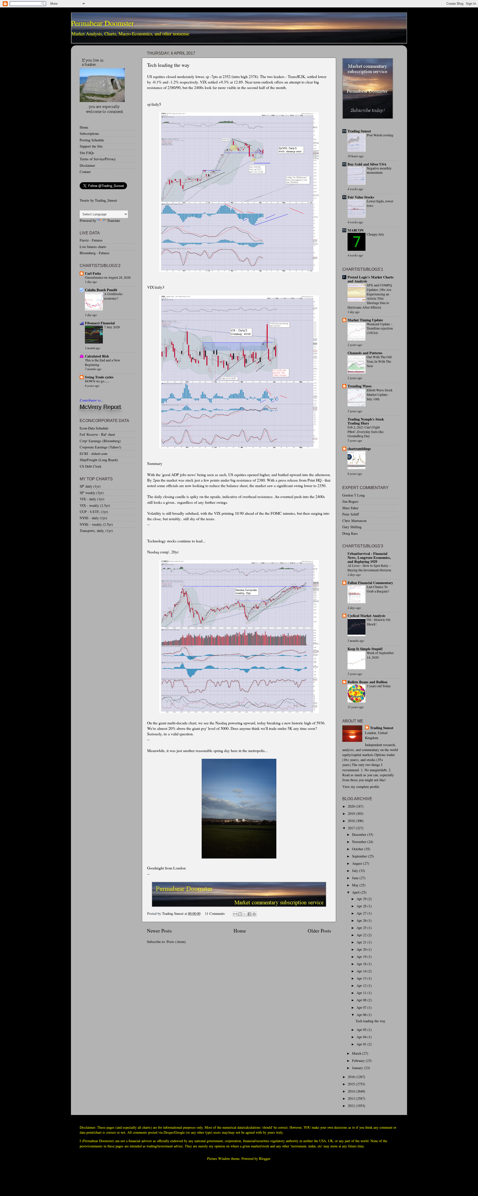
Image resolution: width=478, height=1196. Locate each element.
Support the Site (91, 146)
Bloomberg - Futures (95, 253)
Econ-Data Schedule (94, 428)
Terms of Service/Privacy (98, 159)
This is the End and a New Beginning (102, 362)
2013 (352, 1098)
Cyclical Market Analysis (366, 615)
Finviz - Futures (91, 240)
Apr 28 (362, 906)
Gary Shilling (351, 526)
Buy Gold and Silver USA (367, 164)
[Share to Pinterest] (254, 914)
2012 (352, 1105)
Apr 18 (362, 963)
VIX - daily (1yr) (92, 499)
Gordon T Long (353, 495)
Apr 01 (362, 1044)
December (359, 834)
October (358, 849)
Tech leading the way (168, 65)
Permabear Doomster (102, 23)
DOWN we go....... (97, 381)
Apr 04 (362, 1036)
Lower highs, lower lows (380, 203)
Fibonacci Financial (100, 323)
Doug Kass (350, 533)
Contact (85, 171)
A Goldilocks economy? (113, 296)
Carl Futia (93, 273)
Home (240, 930)
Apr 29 (362, 898)
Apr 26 (362, 920)
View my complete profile (360, 786)
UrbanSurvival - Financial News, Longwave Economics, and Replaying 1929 (369, 557)
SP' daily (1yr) (90, 486)
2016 (352, 1076)
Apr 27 (362, 913)
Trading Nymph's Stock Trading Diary (366, 421)
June (355, 877)
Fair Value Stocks (361, 197)
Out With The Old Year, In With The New (379, 361)
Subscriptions (89, 133)
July (355, 870)
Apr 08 (362, 1000)
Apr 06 (362, 1014)
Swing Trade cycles (99, 377)
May (355, 885)
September (360, 856)
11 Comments (215, 913)
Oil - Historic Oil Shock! (378, 621)
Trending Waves (360, 386)
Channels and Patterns (365, 352)
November (359, 841)
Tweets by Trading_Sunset (98, 200)
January (358, 1067)
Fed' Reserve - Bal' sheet (97, 434)
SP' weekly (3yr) (92, 492)
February (359, 1060)
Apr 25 (362, 927)
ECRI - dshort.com (93, 453)
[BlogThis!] (240, 914)
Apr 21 (362, 942)
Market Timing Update (365, 320)
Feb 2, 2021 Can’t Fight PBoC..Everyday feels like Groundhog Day (366, 431)
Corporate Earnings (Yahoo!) (100, 447)
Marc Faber (350, 508)
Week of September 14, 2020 (380, 655)
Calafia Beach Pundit (101, 289)
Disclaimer (87, 165)
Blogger (264, 1158)
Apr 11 (362, 992)
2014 (352, 1091)
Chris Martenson (354, 520)
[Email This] (235, 914)
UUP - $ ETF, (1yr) (94, 511)
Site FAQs (87, 152)
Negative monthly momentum (379, 170)
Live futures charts (93, 246)
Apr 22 (362, 935)
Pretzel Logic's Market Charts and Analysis (371, 279)
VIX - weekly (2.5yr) (95, 505)
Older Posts (319, 930)
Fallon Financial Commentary (370, 582)
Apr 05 (362, 1029)
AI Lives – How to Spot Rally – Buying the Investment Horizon (369, 567)
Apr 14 (362, 971)
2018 (352, 820)
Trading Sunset (359, 131)
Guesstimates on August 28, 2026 (108, 277)
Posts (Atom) (176, 941)
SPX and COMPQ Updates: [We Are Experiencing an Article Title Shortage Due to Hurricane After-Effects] (370, 296)
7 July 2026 (112, 327)
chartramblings (359, 448)
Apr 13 (362, 978)
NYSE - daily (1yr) (93, 517)
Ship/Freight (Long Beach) (99, 459)
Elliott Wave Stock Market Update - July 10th (380, 394)
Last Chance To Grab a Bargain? (378, 589)
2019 (352, 813)
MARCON (355, 230)
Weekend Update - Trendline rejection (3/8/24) (380, 328)
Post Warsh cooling (380, 135)
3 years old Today (379, 686)
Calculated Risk (97, 356)
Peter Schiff (350, 514)
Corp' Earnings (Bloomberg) (100, 440)
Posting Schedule (92, 140)
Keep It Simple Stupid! (365, 648)
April (356, 892)
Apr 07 (362, 1007)
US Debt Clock (90, 466)
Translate (113, 220)
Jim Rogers (350, 501)
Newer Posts (159, 930)
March (357, 1053)
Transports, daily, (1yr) (96, 530)
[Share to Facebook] (249, 914)
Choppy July (375, 234)
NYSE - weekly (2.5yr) (96, 524)
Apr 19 (362, 956)
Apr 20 (362, 949)
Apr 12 (362, 985)
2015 (352, 1084)
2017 (352, 828)
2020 (352, 806)
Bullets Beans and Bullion (367, 681)
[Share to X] (244, 914)
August (357, 863)
